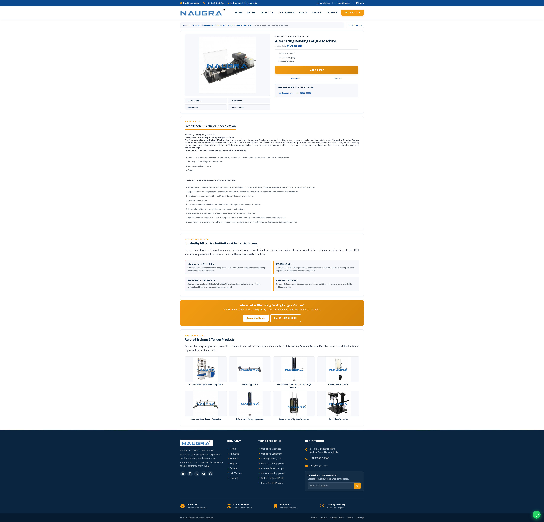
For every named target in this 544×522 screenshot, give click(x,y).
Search (317, 12)
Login (361, 3)
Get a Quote (352, 12)
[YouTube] (203, 473)
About (251, 12)
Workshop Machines (271, 448)
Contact (234, 478)
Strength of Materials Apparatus (239, 25)
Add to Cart (317, 70)
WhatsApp (325, 3)
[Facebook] (183, 473)
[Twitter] (196, 473)
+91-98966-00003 (215, 3)
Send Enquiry (344, 3)
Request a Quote (255, 318)
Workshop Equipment (271, 453)
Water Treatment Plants (272, 478)
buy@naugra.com (191, 3)
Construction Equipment (273, 473)
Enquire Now (296, 78)
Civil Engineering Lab (271, 458)
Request (332, 12)
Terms (350, 517)
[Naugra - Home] (202, 12)
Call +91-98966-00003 (285, 318)
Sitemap (360, 517)
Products (267, 12)
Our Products (194, 25)
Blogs (303, 12)
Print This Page (355, 25)
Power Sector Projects (272, 483)
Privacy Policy (337, 517)
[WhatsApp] (210, 473)
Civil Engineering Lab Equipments (213, 25)
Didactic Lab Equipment (273, 463)
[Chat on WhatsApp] (537, 515)
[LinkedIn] (190, 473)
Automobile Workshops (272, 468)
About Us (234, 453)
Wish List (338, 78)
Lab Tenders (286, 12)
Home (238, 12)
